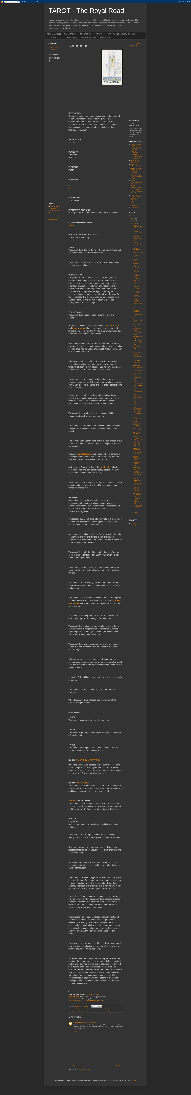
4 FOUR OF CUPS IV (136, 291)
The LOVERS (82, 783)
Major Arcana (113, 325)
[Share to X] (97, 1006)
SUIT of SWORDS (128, 34)
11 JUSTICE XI (137, 365)
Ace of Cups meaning (86, 1009)
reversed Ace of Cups (88, 1010)
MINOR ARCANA (85, 34)
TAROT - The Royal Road (86, 10)
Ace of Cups (76, 1009)
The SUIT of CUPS (136, 433)
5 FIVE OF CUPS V (136, 287)
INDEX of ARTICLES (54, 34)
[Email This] (92, 1006)
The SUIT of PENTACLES (137, 429)
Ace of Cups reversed (98, 1009)
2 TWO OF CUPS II (136, 300)
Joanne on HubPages (134, 204)
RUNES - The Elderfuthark (135, 161)
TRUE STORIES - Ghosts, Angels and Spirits (136, 176)
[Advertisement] (57, 96)
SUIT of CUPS (99, 34)
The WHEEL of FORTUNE (88, 760)
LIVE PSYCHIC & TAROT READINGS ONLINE (136, 191)
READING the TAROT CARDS (137, 463)
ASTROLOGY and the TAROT (137, 511)
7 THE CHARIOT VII (137, 382)
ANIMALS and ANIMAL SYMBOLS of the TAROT (137, 439)
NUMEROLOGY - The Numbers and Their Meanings (136, 156)
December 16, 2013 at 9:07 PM (89, 1022)
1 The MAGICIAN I (137, 418)
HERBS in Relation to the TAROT (137, 489)
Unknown (77, 1022)
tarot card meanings (108, 1010)
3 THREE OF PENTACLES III (137, 232)
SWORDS (72, 801)
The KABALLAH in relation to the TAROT (137, 494)
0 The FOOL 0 (137, 421)
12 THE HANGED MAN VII (136, 361)
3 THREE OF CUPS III (136, 296)
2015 (133, 216)
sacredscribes (99, 1010)
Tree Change (135, 207)
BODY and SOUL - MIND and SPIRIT (136, 186)
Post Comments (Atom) (83, 1069)
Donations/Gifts (104, 38)
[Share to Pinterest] (101, 1006)
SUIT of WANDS (113, 34)
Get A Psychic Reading (54, 48)
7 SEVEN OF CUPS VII (136, 279)
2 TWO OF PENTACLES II (137, 238)
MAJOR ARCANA (70, 34)
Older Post (119, 1066)
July (134, 220)
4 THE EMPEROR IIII (137, 403)
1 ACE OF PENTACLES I (137, 244)
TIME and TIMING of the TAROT (137, 458)
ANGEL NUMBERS (74, 999)
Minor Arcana (78, 328)
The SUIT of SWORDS (136, 448)
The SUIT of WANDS (136, 424)
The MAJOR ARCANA (136, 444)
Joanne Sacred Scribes (111, 1009)
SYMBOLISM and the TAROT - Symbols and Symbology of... (137, 472)
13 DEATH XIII (137, 357)
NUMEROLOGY (73, 997)
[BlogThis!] (95, 1006)
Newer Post (72, 1066)
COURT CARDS (137, 308)
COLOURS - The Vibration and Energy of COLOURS (136, 170)
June (134, 223)
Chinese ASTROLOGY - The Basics (136, 182)
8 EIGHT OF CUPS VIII (136, 275)
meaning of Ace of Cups (75, 1010)
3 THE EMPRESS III (137, 408)
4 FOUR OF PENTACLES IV (137, 227)
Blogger (134, 1081)
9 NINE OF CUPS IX (136, 271)
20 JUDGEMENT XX (137, 320)
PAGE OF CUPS (137, 263)
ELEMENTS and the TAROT (137, 453)
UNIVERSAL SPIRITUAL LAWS (136, 165)
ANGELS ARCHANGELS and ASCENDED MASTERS (86, 1001)
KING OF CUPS (137, 252)
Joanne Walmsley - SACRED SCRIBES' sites (80, 38)
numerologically (84, 454)
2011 (133, 218)
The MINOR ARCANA (136, 311)
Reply (75, 1031)
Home (96, 1066)
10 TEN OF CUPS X (136, 266)
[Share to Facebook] (99, 1006)
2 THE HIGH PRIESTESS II (137, 397)
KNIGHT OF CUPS (136, 260)
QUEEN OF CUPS (136, 255)
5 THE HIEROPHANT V (137, 391)
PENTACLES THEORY (136, 249)
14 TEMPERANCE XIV (137, 352)
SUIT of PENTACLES (54, 38)
